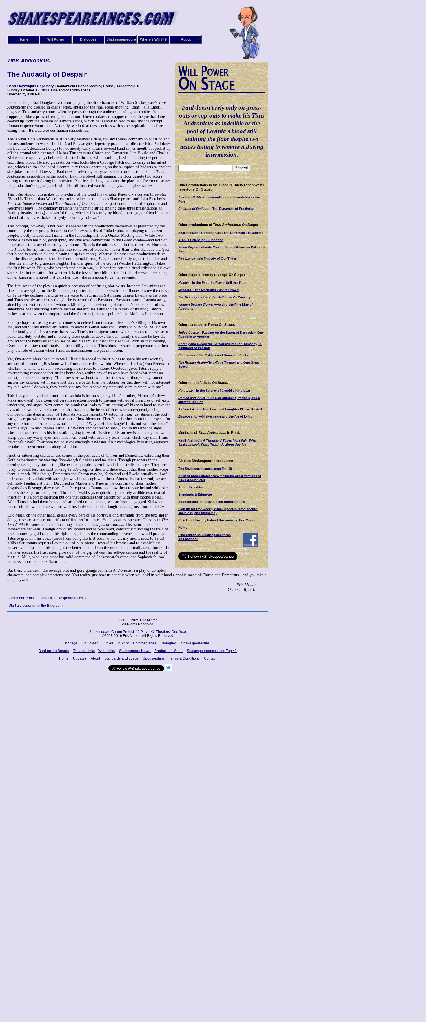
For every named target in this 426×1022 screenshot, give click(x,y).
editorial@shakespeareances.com (63, 598)
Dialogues (88, 39)
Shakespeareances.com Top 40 (212, 651)
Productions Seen (168, 651)
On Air (108, 643)
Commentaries (144, 643)
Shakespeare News (135, 651)
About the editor (190, 487)
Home (23, 39)
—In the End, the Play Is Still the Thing (212, 282)
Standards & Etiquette (195, 494)
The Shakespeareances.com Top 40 (205, 468)
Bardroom (55, 606)
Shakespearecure (121, 39)
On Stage (70, 643)
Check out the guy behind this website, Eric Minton (217, 520)
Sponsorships (154, 658)
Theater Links (84, 651)
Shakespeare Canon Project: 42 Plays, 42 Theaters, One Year (137, 632)
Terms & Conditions (184, 658)
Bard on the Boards (54, 651)
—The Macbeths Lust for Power (208, 290)
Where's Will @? (153, 39)
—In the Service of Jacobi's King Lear (214, 390)
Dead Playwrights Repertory (30, 86)
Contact (210, 658)
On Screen (90, 643)
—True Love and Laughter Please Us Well (220, 409)
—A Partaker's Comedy (214, 297)
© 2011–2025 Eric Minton (138, 620)
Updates (79, 658)
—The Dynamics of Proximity (216, 208)
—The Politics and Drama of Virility (213, 355)
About (186, 39)
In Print (123, 643)
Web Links (106, 651)
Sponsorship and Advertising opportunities (211, 501)
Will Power (55, 39)
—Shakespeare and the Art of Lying (215, 416)
